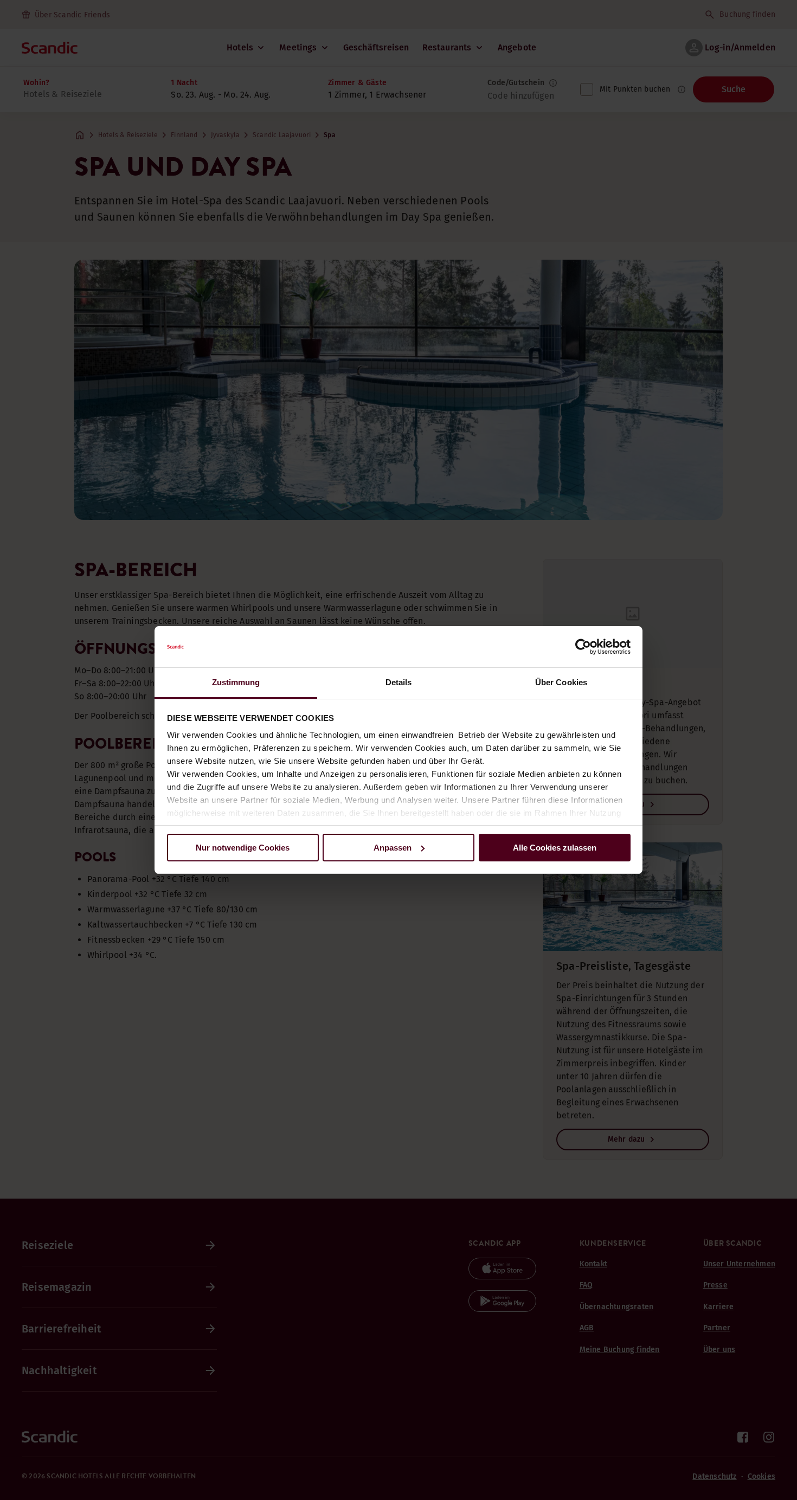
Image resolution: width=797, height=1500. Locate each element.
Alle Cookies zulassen (554, 847)
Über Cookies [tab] (561, 682)
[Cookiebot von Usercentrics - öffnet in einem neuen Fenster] (583, 647)
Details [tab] (398, 682)
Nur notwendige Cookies (243, 847)
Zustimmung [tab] (236, 682)
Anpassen (393, 847)
